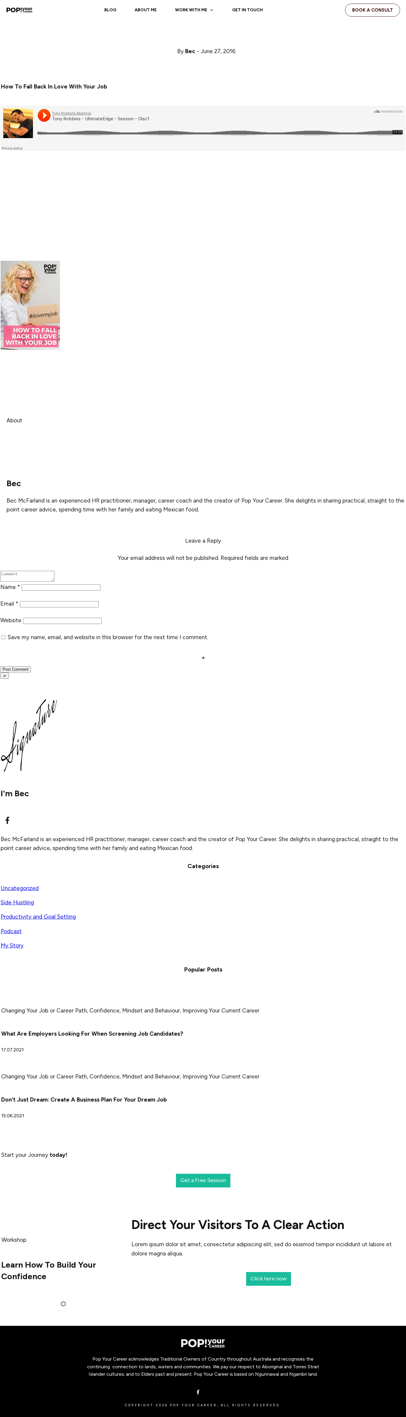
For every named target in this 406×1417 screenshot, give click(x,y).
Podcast (11, 931)
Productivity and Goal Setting (38, 916)
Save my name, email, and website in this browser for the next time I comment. (108, 637)
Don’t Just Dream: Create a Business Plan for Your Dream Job (84, 1099)
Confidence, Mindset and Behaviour (134, 1010)
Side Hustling (17, 902)
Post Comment (16, 669)
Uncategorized (20, 888)
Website (10, 620)
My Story (12, 945)
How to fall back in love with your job (54, 86)
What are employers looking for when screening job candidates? (92, 1033)
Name (10, 587)
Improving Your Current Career (220, 1010)
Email (9, 603)
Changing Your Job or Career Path (44, 1010)
